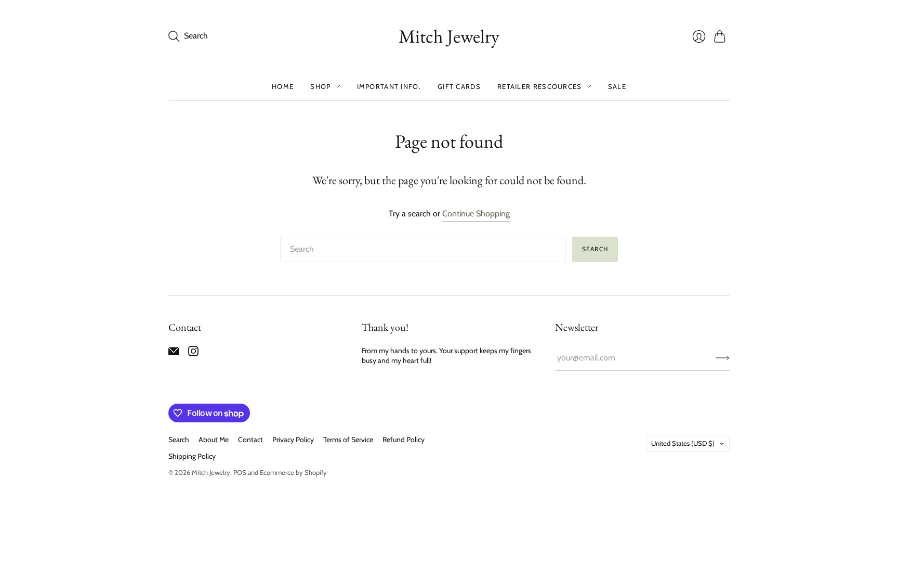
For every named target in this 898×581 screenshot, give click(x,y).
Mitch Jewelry (449, 36)
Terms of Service (348, 439)
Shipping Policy (192, 456)
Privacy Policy (293, 439)
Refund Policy (403, 439)
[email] (173, 353)
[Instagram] (193, 353)
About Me (214, 439)
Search (595, 249)
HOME (283, 86)
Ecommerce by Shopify (293, 472)
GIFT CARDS (459, 86)
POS (239, 472)
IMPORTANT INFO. (389, 86)
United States (683, 443)
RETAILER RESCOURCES (539, 86)
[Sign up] (723, 358)
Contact (250, 439)
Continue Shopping (476, 213)
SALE (617, 86)
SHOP (320, 86)
